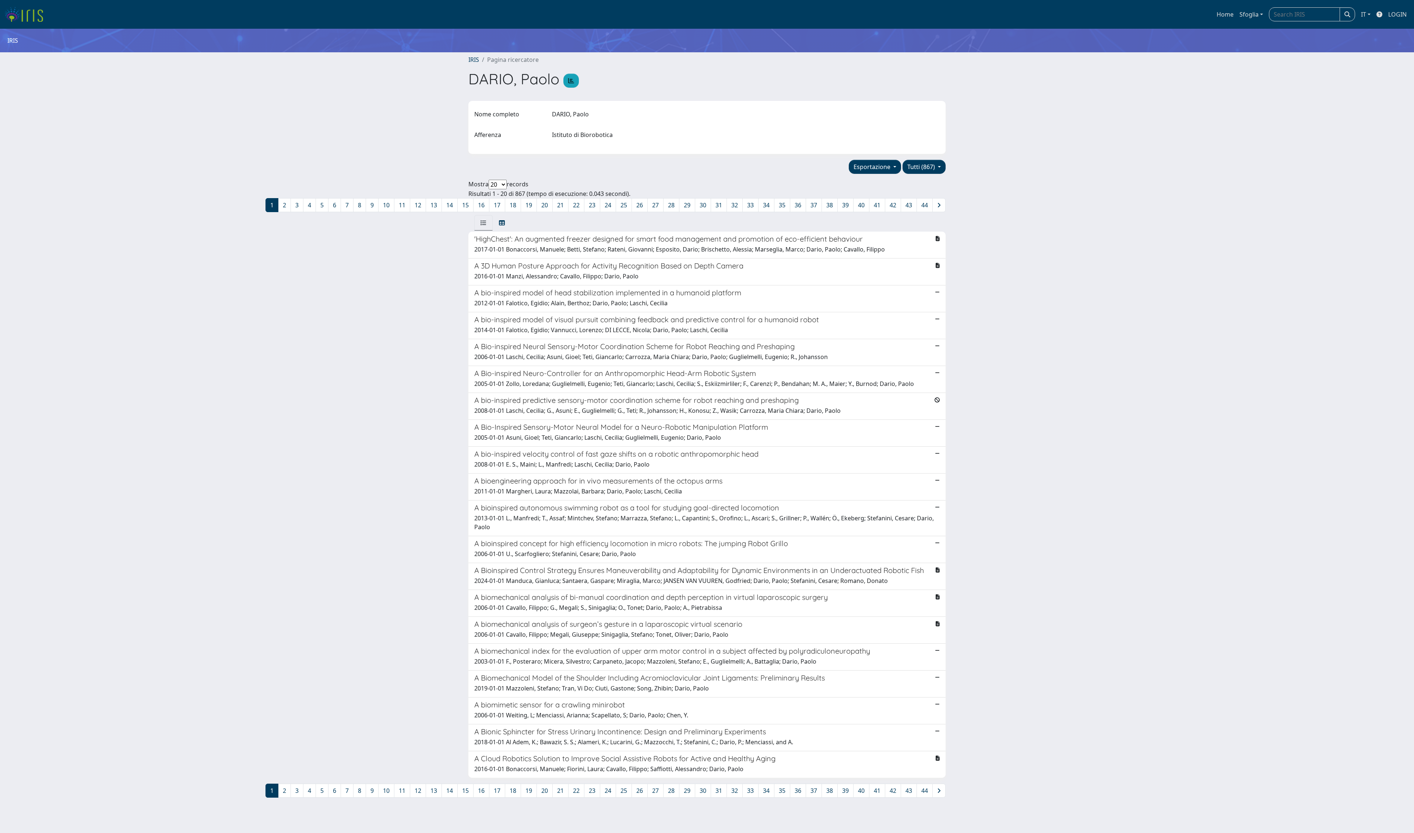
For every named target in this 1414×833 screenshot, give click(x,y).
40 (861, 205)
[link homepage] (26, 14)
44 (924, 205)
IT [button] (1363, 14)
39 (845, 205)
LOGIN (1397, 14)
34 (766, 205)
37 (813, 205)
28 (671, 205)
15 (465, 205)
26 (639, 205)
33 (750, 205)
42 (893, 205)
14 (449, 205)
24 (608, 205)
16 (481, 205)
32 (734, 205)
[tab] (483, 223)
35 (782, 205)
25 (623, 205)
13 (433, 205)
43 (908, 205)
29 (687, 205)
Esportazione (873, 167)
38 (829, 205)
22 (576, 205)
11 (402, 205)
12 (418, 205)
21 (560, 205)
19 (528, 205)
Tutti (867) (921, 167)
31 (718, 205)
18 (513, 205)
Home (1225, 14)
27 (655, 205)
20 (544, 205)
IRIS (473, 60)
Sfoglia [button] (1249, 14)
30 (703, 205)
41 (877, 205)
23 (592, 205)
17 (497, 205)
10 (386, 205)
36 (798, 205)
